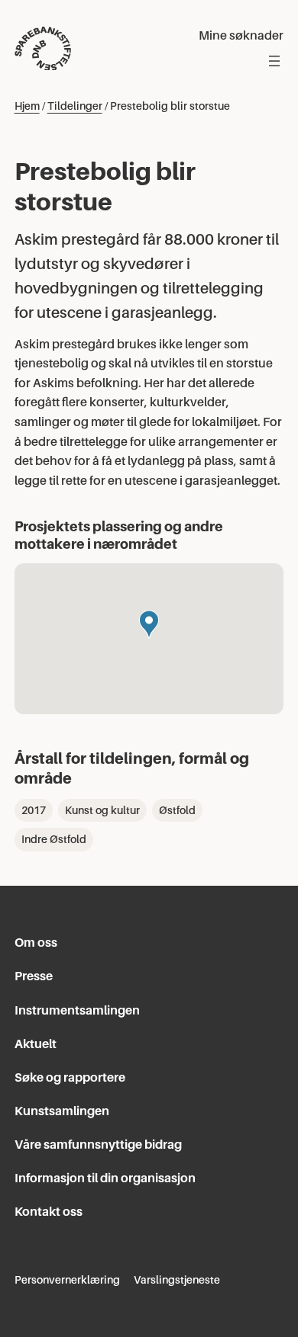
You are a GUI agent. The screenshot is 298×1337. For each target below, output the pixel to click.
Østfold (177, 810)
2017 (33, 810)
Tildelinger (74, 106)
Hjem (27, 106)
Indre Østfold (53, 839)
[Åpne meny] (274, 61)
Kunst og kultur (102, 810)
